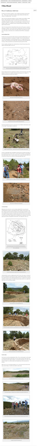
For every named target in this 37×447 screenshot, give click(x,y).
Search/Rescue (24, 0)
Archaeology (3, 2)
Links (29, 2)
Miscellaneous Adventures (12, 2)
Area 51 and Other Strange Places (15, 0)
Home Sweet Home (4, 0)
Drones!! (19, 2)
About (35, 10)
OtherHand (6, 5)
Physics (30, 0)
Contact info (24, 2)
